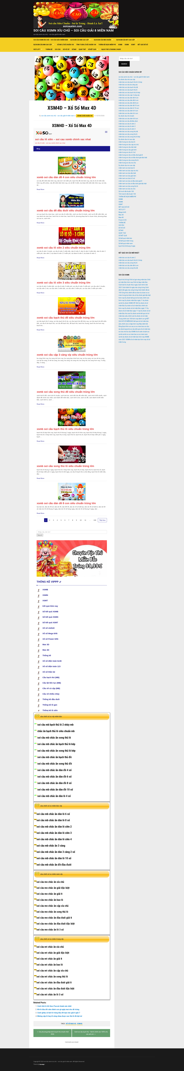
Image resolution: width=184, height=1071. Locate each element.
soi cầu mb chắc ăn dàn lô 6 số (53, 814)
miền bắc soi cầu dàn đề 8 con (128, 103)
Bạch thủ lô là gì (124, 279)
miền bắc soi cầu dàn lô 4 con (128, 111)
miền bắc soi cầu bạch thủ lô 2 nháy (130, 82)
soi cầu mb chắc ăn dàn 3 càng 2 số (56, 851)
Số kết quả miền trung (126, 241)
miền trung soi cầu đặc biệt (127, 147)
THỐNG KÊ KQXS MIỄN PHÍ (107, 45)
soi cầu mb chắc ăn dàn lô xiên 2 (54, 826)
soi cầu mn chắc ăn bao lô (50, 899)
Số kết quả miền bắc (125, 238)
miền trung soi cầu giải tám (128, 150)
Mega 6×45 (122, 212)
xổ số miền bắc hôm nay (138, 339)
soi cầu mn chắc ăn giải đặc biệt (53, 887)
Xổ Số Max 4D (71, 1024)
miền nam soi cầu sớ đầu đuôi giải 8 (130, 181)
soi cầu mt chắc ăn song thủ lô (52, 976)
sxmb (124, 334)
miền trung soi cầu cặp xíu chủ (129, 144)
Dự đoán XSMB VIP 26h (130, 303)
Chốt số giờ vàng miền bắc (138, 279)
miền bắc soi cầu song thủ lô (128, 134)
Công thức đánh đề (127, 292)
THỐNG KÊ (49, 49)
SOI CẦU (57, 49)
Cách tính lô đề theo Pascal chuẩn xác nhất (54, 1006)
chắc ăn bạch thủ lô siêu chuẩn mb (56, 731)
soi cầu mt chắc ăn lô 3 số (50, 994)
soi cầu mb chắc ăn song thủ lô (54, 737)
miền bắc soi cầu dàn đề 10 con (129, 105)
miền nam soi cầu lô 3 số (127, 178)
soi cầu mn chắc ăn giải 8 (49, 893)
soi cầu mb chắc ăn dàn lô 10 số (54, 858)
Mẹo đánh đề (143, 324)
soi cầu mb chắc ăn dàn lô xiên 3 (54, 832)
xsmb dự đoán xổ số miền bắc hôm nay (132, 337)
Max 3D (121, 215)
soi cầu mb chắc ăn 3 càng (51, 845)
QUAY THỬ (82, 49)
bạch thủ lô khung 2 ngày (111, 49)
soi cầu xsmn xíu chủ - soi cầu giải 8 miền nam (57, 116)
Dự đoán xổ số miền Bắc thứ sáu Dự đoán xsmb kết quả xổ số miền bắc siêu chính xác (134, 313)
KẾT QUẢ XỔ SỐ (143, 45)
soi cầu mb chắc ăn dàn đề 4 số (54, 770)
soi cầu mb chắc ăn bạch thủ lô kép (56, 744)
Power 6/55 (122, 220)
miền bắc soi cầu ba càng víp (128, 85)
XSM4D (79, 1024)
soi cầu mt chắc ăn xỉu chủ (50, 946)
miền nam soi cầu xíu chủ (127, 189)
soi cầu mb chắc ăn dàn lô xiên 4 (54, 839)
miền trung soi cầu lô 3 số (127, 152)
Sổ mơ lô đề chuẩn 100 (65, 45)
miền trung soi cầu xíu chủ (127, 163)
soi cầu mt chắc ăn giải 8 (49, 958)
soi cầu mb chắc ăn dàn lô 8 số (53, 820)
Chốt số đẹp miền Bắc (140, 282)
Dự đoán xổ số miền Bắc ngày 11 (135, 308)
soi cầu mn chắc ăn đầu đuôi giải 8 (54, 917)
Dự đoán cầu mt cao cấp (125, 40)
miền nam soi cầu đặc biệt (127, 173)
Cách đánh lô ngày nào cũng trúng (133, 287)
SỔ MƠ (74, 49)
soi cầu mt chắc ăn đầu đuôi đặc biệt (55, 988)
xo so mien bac (132, 334)
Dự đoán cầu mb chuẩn (102, 40)
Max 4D (121, 217)
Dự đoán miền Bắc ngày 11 (134, 300)
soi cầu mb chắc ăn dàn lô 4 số (54, 796)
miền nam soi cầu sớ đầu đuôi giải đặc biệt (133, 183)
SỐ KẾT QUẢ (92, 49)
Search (124, 64)
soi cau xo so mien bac (136, 326)
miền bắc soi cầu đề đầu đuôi (128, 121)
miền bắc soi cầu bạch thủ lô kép (129, 92)
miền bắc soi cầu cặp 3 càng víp (129, 95)
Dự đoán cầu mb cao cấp (79, 40)
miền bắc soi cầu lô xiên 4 (127, 129)
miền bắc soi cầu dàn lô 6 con (128, 113)
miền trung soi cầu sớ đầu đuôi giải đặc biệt (133, 157)
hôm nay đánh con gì (139, 319)
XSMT (133, 45)
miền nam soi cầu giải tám (127, 176)
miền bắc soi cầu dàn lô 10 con (129, 108)
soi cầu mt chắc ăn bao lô (50, 964)
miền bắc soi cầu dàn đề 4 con (128, 98)
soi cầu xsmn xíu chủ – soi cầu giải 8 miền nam (73, 30)
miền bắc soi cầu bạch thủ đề (128, 87)
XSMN (127, 45)
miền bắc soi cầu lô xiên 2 (127, 124)
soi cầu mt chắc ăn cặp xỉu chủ (52, 970)
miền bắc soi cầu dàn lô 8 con (128, 118)
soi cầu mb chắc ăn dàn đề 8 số (54, 783)
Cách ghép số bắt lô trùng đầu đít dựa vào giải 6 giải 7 (58, 1013)
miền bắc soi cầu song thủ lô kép (129, 137)
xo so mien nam (142, 334)
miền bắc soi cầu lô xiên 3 (127, 126)
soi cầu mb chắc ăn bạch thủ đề (54, 757)
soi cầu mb (122, 331)
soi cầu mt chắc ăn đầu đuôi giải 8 (54, 982)
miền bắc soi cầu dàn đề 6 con (128, 100)
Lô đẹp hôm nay (133, 324)
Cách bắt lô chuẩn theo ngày (128, 285)
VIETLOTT (36, 49)
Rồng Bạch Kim (124, 326)
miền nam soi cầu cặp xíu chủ (128, 170)
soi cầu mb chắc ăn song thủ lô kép (56, 750)
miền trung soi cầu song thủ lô (129, 160)
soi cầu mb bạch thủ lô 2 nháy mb (55, 724)
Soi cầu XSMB (131, 331)
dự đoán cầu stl (131, 295)
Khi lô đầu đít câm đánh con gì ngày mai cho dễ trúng (58, 1009)
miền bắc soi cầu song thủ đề (128, 131)
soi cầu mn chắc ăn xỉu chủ (50, 881)
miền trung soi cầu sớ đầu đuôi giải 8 (131, 155)
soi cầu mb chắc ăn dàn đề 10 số (55, 789)
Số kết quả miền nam (126, 243)
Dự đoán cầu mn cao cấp (42, 45)
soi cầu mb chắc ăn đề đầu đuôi (54, 864)
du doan (137, 292)
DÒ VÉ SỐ (66, 49)
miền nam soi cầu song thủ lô (128, 186)
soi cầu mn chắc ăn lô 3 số (50, 929)
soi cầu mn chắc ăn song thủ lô (52, 911)
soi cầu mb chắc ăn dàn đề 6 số (54, 776)
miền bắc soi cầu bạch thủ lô (128, 90)
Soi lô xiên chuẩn (141, 331)
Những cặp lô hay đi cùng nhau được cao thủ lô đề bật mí (59, 1016)
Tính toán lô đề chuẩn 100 (86, 45)
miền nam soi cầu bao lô (127, 168)
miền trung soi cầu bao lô (127, 142)
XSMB (120, 45)
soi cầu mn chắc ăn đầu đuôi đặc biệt (56, 923)
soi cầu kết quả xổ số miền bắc (140, 329)
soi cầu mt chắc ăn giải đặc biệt (53, 952)
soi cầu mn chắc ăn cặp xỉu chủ (52, 905)
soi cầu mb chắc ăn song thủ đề (54, 763)
